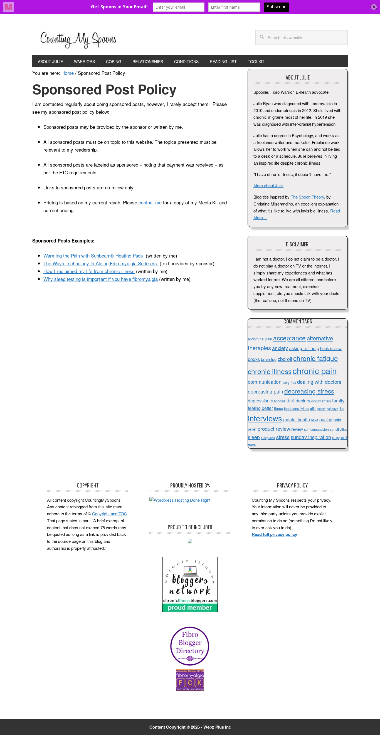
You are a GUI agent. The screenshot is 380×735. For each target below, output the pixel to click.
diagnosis (278, 401)
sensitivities (338, 429)
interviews (265, 418)
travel (252, 444)
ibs (341, 408)
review (297, 429)
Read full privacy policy (274, 534)
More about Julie (268, 185)
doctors (303, 400)
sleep (254, 437)
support (339, 437)
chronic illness (270, 371)
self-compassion (316, 429)
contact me (150, 202)
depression (259, 400)
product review (274, 428)
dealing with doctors (319, 381)
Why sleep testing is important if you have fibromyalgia (100, 278)
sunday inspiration (311, 436)
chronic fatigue (315, 358)
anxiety (280, 348)
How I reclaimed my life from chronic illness (89, 271)
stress (283, 436)
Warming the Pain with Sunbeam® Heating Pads (93, 255)
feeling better (260, 408)
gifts (313, 408)
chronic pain (315, 370)
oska (314, 419)
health (321, 409)
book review (331, 348)
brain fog (269, 359)
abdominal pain (260, 338)
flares (278, 408)
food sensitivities (296, 408)
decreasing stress (309, 390)
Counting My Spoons (78, 39)
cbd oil (285, 358)
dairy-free (289, 382)
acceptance (289, 337)
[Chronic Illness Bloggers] (190, 610)
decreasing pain (265, 391)
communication (265, 381)
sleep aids (268, 437)
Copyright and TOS (109, 513)
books (254, 359)
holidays (332, 408)
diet (291, 400)
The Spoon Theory (307, 197)
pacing (325, 419)
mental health (296, 419)
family (338, 400)
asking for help (304, 348)
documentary (321, 401)
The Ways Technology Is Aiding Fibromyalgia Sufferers (100, 263)
